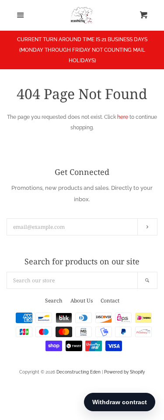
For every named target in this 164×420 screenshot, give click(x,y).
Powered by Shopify (124, 372)
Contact (110, 300)
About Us (81, 300)
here (122, 117)
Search (54, 300)
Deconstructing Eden (78, 372)
